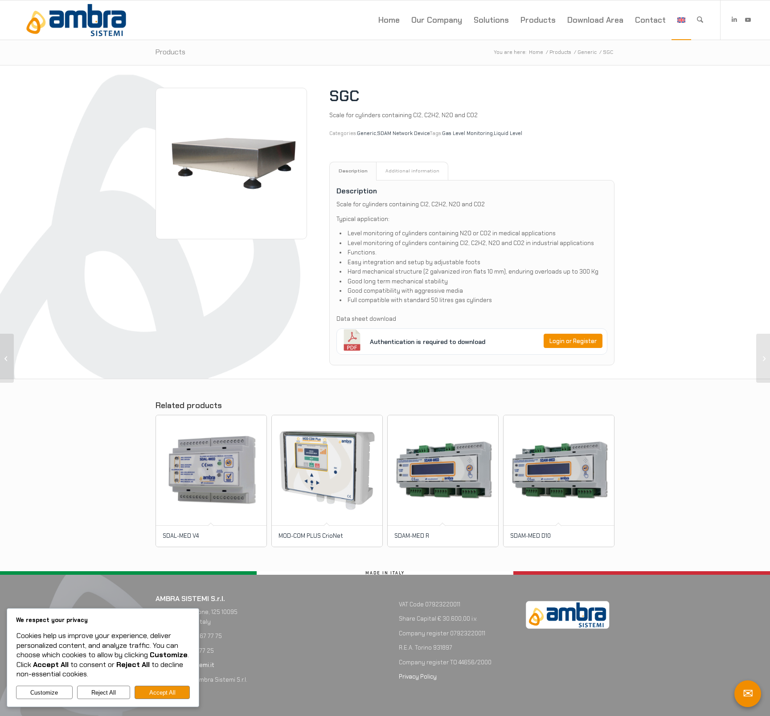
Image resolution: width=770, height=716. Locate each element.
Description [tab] (353, 171)
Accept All (162, 692)
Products (170, 52)
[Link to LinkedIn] (734, 19)
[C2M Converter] (763, 358)
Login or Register (573, 341)
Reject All (103, 692)
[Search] (700, 20)
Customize (44, 692)
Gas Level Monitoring (467, 133)
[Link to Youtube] (747, 19)
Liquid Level (508, 133)
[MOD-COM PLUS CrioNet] (7, 358)
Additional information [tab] (412, 171)
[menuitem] (389, 20)
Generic (366, 133)
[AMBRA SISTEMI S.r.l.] (76, 20)
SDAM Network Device (403, 133)
